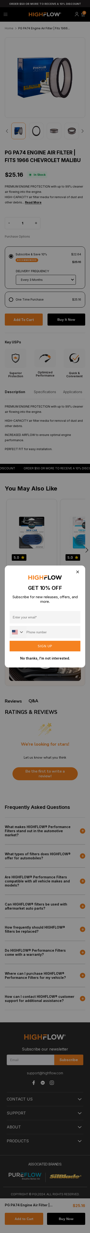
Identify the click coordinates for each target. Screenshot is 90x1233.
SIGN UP (45, 646)
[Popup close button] (77, 572)
